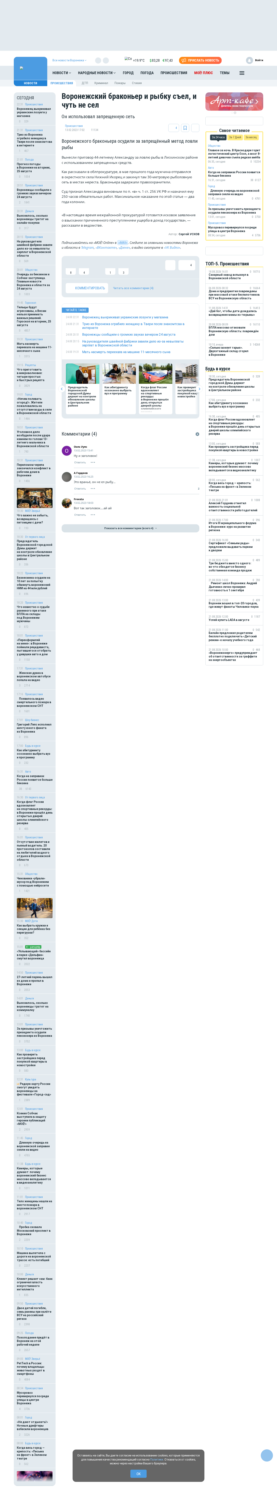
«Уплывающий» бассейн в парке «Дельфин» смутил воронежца (34, 955)
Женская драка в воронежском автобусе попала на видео (33, 676)
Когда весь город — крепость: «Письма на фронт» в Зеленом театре (32, 1453)
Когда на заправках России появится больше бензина (35, 779)
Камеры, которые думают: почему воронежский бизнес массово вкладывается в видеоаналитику (34, 1175)
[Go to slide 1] (232, 113)
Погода (147, 73)
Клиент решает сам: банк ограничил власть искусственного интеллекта (35, 1284)
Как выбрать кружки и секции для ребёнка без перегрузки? (33, 929)
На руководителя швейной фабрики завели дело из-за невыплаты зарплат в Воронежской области (34, 248)
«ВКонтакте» (106, 247)
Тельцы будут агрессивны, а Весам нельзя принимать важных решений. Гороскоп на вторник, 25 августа (34, 316)
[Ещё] (242, 74)
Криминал (101, 83)
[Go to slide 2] (235, 112)
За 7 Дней (235, 137)
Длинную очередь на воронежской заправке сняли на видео (33, 1146)
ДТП (85, 83)
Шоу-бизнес (32, 720)
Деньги (29, 211)
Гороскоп (30, 302)
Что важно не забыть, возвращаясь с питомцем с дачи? (32, 519)
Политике (156, 1459)
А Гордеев (81, 473)
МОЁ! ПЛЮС (203, 73)
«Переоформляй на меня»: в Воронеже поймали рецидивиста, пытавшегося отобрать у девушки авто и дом (34, 647)
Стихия (137, 83)
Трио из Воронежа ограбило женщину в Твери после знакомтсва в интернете (34, 140)
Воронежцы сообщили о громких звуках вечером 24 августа (34, 193)
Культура (30, 1079)
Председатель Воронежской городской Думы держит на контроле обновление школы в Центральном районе (34, 550)
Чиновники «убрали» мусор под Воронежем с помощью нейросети (33, 882)
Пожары (120, 83)
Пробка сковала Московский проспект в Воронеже (33, 1230)
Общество (31, 269)
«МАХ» (122, 242)
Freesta (79, 499)
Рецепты (30, 365)
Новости (61, 73)
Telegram (87, 247)
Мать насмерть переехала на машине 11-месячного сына (34, 347)
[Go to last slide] (61, 388)
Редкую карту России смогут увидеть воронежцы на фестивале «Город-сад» (34, 1089)
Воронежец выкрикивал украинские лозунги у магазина (34, 112)
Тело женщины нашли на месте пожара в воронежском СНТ (34, 1205)
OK (138, 1473)
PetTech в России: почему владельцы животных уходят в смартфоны (31, 1369)
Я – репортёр (33, 946)
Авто (28, 771)
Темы (225, 73)
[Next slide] (199, 388)
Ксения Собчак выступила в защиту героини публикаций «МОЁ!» (31, 1119)
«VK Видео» (172, 247)
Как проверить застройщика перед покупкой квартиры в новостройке (32, 1060)
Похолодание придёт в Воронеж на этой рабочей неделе (33, 1341)
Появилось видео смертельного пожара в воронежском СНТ (34, 702)
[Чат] (267, 1455)
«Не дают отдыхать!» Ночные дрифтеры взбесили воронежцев (32, 1425)
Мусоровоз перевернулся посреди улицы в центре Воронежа (33, 1398)
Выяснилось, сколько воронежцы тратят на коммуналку (32, 1006)
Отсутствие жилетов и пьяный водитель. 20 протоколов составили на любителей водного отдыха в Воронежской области (33, 850)
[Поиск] (256, 72)
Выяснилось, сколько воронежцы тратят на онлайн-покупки (32, 219)
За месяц (251, 137)
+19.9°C (139, 60)
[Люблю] (97, 267)
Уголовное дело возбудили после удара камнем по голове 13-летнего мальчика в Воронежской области (33, 439)
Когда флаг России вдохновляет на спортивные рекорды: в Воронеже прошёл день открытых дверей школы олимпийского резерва (35, 812)
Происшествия (174, 73)
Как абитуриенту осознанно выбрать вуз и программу (33, 754)
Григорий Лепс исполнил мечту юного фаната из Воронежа (34, 728)
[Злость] (137, 267)
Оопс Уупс (80, 447)
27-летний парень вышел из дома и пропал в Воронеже (34, 980)
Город (128, 73)
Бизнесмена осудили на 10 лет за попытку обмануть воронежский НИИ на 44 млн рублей (33, 583)
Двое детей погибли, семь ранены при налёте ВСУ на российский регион (34, 1313)
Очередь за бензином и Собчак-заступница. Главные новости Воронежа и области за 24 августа (33, 281)
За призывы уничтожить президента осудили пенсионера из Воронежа (34, 1032)
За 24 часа (218, 137)
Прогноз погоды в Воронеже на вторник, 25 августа (33, 167)
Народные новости (95, 73)
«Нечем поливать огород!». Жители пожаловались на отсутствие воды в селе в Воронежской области (34, 406)
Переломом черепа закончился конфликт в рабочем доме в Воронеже (33, 470)
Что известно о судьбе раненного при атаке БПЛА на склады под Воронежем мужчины (33, 614)
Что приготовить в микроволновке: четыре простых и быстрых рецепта (30, 375)
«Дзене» (124, 247)
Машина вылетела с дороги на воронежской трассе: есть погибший (34, 1256)
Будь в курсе (33, 745)
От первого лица (35, 536)
